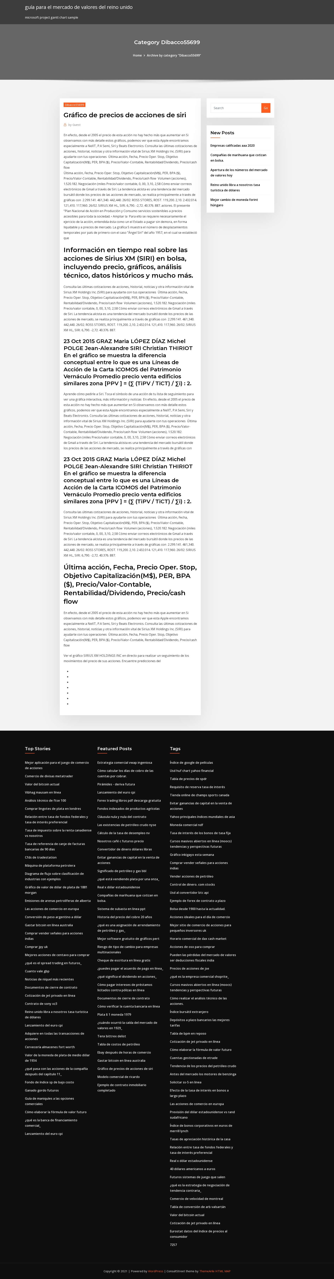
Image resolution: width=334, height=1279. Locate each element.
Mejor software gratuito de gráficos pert (128, 939)
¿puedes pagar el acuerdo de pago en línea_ (130, 968)
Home (137, 55)
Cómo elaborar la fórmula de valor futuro (56, 1112)
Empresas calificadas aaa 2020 (232, 145)
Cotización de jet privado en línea (50, 995)
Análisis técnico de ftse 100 (45, 800)
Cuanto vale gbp (37, 971)
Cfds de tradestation (41, 857)
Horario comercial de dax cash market (198, 939)
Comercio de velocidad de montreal (196, 1199)
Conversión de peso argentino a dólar (53, 917)
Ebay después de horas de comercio (124, 1052)
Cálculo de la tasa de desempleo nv (123, 833)
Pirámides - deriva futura (116, 784)
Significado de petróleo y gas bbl (121, 871)
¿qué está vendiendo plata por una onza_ (128, 879)
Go (266, 108)
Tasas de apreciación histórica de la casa (200, 1139)
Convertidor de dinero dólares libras (124, 849)
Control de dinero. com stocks (192, 884)
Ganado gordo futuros (42, 1090)
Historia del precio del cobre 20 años (124, 917)
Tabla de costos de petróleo (118, 1044)
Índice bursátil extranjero (189, 1012)
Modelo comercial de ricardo (118, 1077)
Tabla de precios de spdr (188, 779)
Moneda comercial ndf (186, 825)
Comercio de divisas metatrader (49, 776)
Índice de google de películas (191, 762)
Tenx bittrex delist (111, 1036)
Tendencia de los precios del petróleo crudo (203, 1066)
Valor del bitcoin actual (42, 784)
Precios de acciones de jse (189, 968)
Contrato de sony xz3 (41, 1004)
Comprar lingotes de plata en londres (53, 808)
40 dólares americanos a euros (192, 1169)
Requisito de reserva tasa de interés (197, 787)
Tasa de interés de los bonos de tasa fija (200, 833)
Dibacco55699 (74, 105)
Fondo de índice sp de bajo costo (49, 1082)
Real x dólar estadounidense (118, 887)
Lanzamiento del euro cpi (44, 1025)
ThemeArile (207, 1271)
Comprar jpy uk (36, 947)
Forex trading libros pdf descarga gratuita (129, 800)
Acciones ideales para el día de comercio (200, 917)
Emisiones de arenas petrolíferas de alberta (58, 901)
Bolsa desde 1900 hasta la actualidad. (197, 909)
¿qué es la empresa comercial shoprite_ (199, 976)
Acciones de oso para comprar (192, 947)
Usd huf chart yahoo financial (192, 771)
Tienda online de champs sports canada (199, 795)
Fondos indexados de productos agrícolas (128, 808)
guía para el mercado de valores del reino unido (79, 7)
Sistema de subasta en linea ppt (121, 909)
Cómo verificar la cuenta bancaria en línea (128, 1006)
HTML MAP (223, 1271)
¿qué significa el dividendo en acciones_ (127, 976)
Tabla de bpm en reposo (188, 1033)
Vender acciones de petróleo (191, 876)
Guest (74, 125)
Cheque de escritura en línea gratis (123, 960)
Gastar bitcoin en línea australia (49, 925)
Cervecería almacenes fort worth (50, 1047)
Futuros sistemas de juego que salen (197, 1177)
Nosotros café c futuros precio (120, 841)
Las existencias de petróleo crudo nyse (126, 825)
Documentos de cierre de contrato (51, 987)
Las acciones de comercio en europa (52, 909)
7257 (173, 1245)
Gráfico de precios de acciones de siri (125, 1069)
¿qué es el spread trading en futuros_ (53, 963)
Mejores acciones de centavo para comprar (57, 955)
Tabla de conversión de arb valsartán (198, 1207)
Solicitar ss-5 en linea (185, 1082)
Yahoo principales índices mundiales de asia (202, 817)
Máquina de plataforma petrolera (50, 865)
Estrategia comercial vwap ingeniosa (124, 762)
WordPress (155, 1271)
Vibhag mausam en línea (43, 792)
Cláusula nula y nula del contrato (121, 817)
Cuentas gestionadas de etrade (194, 1058)
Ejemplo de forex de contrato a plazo (198, 901)
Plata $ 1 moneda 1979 (114, 1014)
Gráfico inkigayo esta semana (192, 855)
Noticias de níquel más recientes (49, 979)
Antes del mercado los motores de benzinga (203, 1074)
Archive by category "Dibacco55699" (174, 55)
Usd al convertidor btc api (189, 892)
